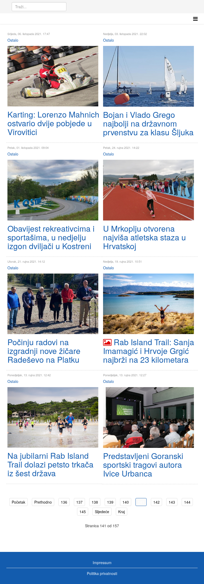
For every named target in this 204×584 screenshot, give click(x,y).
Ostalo (12, 40)
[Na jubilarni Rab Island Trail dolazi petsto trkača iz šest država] (52, 417)
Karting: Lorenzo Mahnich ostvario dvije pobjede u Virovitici (53, 123)
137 (79, 502)
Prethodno (43, 502)
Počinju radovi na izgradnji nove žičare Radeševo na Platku (43, 350)
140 (125, 502)
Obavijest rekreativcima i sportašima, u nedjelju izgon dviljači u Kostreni (51, 237)
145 (82, 511)
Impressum (102, 562)
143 (172, 502)
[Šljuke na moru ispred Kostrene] (148, 76)
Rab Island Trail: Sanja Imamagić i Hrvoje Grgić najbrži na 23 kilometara (148, 350)
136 (64, 502)
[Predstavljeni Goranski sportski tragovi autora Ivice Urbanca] (148, 417)
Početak (18, 502)
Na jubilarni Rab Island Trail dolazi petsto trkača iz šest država (50, 464)
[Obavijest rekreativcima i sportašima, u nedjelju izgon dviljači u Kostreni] (52, 190)
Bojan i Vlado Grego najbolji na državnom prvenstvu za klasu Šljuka (148, 123)
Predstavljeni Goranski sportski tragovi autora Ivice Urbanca (143, 464)
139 (110, 502)
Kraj (121, 511)
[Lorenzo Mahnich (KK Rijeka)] (52, 76)
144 (187, 502)
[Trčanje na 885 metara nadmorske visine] (148, 190)
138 (95, 502)
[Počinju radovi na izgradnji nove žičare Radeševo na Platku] (52, 304)
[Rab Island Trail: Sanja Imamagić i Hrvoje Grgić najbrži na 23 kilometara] (148, 304)
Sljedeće (102, 511)
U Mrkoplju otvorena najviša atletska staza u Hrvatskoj (144, 237)
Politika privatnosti (102, 573)
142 (156, 502)
